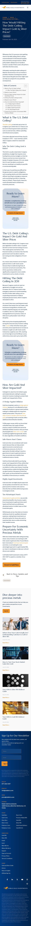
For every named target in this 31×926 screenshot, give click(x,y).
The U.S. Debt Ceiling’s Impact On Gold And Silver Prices (15, 95)
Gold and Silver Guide (7, 865)
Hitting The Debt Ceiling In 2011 (13, 97)
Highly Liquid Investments (14, 107)
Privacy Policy (5, 856)
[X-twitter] (17, 879)
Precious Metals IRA (21, 817)
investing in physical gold (20, 543)
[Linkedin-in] (12, 879)
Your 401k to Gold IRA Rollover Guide (13, 718)
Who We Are (5, 845)
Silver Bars (4, 820)
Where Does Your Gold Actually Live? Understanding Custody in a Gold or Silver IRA (15, 634)
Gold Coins (5, 817)
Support (4, 850)
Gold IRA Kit (19, 828)
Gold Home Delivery (21, 825)
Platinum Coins (6, 825)
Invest (3, 840)
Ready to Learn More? (10, 92)
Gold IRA (18, 820)
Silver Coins (5, 822)
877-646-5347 (6, 784)
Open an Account (6, 853)
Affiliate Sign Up (6, 873)
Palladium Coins (6, 828)
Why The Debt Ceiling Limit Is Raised (17, 90)
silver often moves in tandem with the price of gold (14, 415)
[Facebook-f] (7, 879)
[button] (27, 7)
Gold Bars (4, 815)
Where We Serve (6, 848)
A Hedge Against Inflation (14, 103)
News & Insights (6, 870)
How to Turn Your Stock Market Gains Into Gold (14, 663)
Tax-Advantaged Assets (13, 109)
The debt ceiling (7, 124)
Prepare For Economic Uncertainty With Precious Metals (15, 112)
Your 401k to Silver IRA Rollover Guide (14, 690)
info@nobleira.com (7, 790)
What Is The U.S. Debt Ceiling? (13, 88)
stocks (7, 325)
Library (4, 868)
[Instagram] (27, 879)
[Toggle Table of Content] (25, 85)
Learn (3, 843)
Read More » (6, 642)
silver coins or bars (18, 431)
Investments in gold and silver (11, 498)
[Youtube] (22, 879)
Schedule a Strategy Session (15, 213)
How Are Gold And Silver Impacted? (14, 102)
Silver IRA (18, 822)
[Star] (27, 884)
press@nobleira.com (8, 797)
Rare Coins (19, 815)
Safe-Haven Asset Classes (14, 105)
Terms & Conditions (7, 858)
